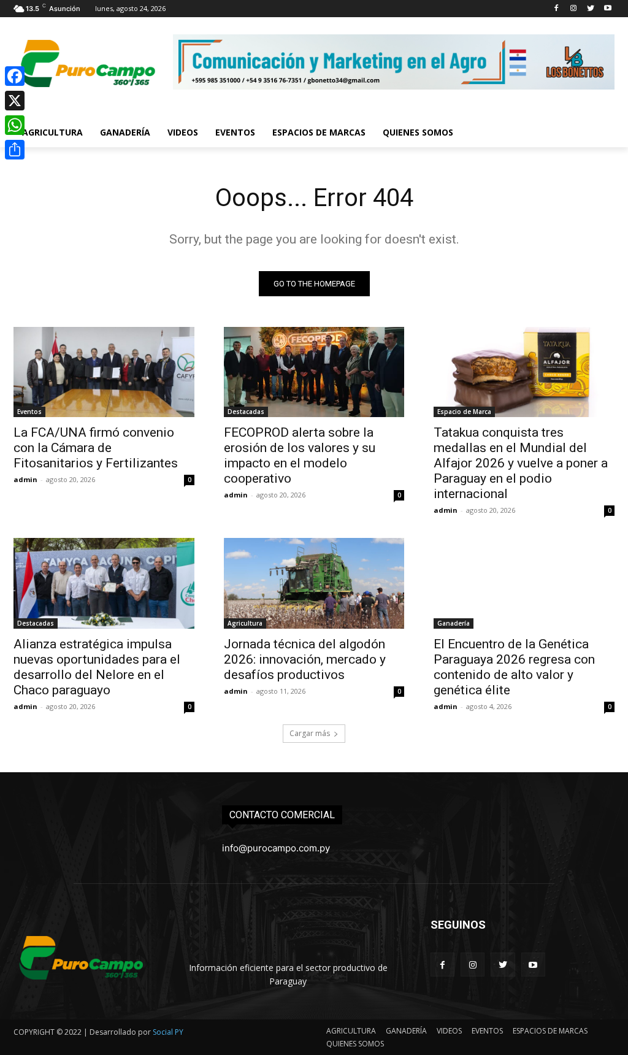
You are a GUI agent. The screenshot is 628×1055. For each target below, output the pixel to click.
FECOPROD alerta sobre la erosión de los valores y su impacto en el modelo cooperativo (299, 455)
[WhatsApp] (14, 125)
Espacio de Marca (464, 411)
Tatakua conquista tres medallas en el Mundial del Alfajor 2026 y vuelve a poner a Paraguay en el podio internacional (521, 463)
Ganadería (453, 623)
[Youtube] (607, 9)
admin (25, 479)
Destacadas (246, 411)
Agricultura (245, 623)
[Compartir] (14, 149)
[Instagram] (574, 9)
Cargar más (309, 733)
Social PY (168, 1032)
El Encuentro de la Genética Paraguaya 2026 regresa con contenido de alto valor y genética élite (514, 667)
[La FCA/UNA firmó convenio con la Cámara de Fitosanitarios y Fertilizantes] (103, 372)
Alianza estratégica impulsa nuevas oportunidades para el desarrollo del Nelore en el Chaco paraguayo (96, 667)
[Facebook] (557, 9)
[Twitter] (590, 9)
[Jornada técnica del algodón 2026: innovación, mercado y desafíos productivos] (314, 583)
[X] (14, 100)
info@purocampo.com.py (276, 848)
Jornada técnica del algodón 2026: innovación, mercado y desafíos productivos (305, 659)
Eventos (29, 411)
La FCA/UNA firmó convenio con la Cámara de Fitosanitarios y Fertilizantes (95, 447)
